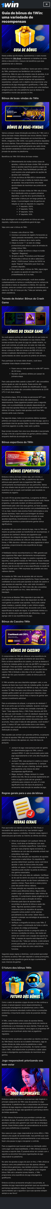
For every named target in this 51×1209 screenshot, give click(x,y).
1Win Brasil (17, 58)
